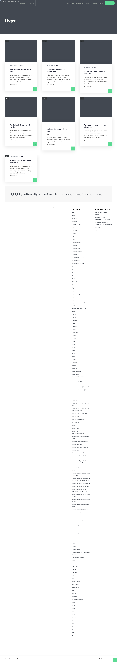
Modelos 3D (75, 422)
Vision (73, 645)
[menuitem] (69, 3)
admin (21, 65)
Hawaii (73, 344)
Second (74, 621)
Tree (73, 636)
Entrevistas (75, 285)
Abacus (74, 212)
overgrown (75, 566)
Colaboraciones (76, 242)
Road (73, 605)
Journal (95, 3)
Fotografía (74, 326)
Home (68, 3)
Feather (74, 317)
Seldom (74, 624)
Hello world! (98, 228)
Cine (73, 239)
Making (74, 365)
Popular (74, 593)
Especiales (75, 291)
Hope (7, 41)
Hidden (74, 347)
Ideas (73, 353)
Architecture (75, 221)
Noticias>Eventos (76, 549)
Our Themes (103, 658)
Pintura (74, 590)
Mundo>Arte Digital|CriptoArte (80, 448)
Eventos (74, 311)
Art (73, 227)
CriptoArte (74, 255)
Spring (73, 630)
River (73, 602)
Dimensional (75, 276)
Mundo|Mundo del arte (78, 529)
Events (101, 3)
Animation (74, 218)
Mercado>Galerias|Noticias (79, 413)
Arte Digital (75, 230)
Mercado (74, 368)
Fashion (74, 314)
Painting (74, 569)
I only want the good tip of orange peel (57, 70)
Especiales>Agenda (77, 294)
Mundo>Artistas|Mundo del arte (80, 486)
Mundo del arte (76, 428)
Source (74, 627)
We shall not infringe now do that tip (20, 126)
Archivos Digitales (76, 224)
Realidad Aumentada (77, 599)
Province (74, 596)
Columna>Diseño (76, 249)
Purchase (109, 3)
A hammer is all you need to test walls (94, 72)
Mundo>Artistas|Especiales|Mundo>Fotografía (84, 483)
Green (74, 341)
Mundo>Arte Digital (77, 444)
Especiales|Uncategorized (79, 308)
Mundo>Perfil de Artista (78, 526)
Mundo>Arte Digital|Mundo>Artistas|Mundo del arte (80, 468)
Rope (73, 609)
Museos (74, 537)
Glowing (74, 335)
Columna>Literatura (77, 252)
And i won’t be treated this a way (20, 70)
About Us (88, 3)
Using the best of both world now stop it (20, 161)
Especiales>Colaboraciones (79, 297)
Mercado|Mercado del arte (79, 419)
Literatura (74, 362)
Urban (73, 642)
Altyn (73, 215)
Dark (73, 267)
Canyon (74, 236)
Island (73, 356)
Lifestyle (74, 359)
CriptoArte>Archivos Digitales (79, 258)
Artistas (74, 233)
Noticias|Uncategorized (78, 557)
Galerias (74, 329)
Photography (75, 587)
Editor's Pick (75, 282)
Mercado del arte (76, 371)
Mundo (74, 425)
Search (74, 618)
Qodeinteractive (61, 207)
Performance (75, 584)
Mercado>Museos (77, 416)
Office (73, 560)
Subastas (74, 633)
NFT (73, 540)
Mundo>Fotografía (77, 518)
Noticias (74, 546)
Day (73, 270)
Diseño (74, 279)
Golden (74, 338)
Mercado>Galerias (77, 400)
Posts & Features (77, 3)
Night (73, 543)
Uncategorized (76, 639)
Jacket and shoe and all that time (57, 130)
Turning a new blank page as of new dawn (95, 126)
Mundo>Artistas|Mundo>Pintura (80, 510)
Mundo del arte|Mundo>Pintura (80, 441)
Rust (73, 612)
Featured (74, 320)
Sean (73, 615)
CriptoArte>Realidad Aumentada (80, 264)
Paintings (74, 572)
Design (74, 273)
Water (73, 648)
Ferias (73, 323)
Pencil (73, 578)
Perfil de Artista (76, 581)
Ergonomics (75, 288)
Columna (74, 245)
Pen (73, 575)
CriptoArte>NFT (76, 261)
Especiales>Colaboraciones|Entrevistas (82, 300)
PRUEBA (97, 231)
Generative (75, 332)
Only (73, 563)
